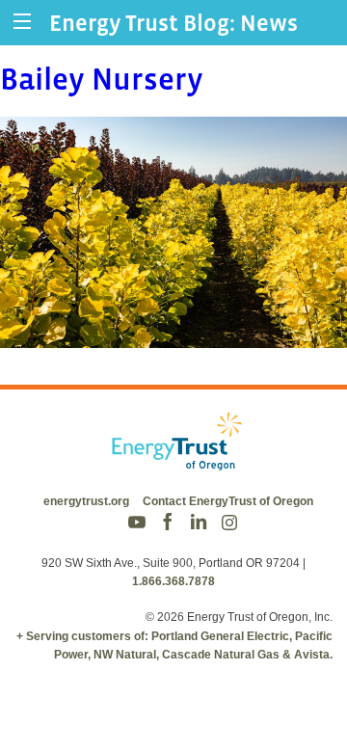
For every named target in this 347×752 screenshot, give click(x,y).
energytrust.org (86, 501)
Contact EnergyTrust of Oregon (228, 501)
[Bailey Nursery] (173, 335)
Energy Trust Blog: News (173, 23)
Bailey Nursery (101, 79)
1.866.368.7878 (173, 581)
